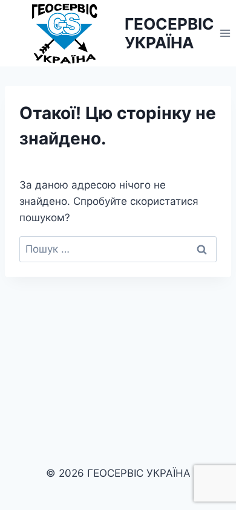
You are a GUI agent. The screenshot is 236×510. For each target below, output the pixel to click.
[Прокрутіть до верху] (225, 467)
